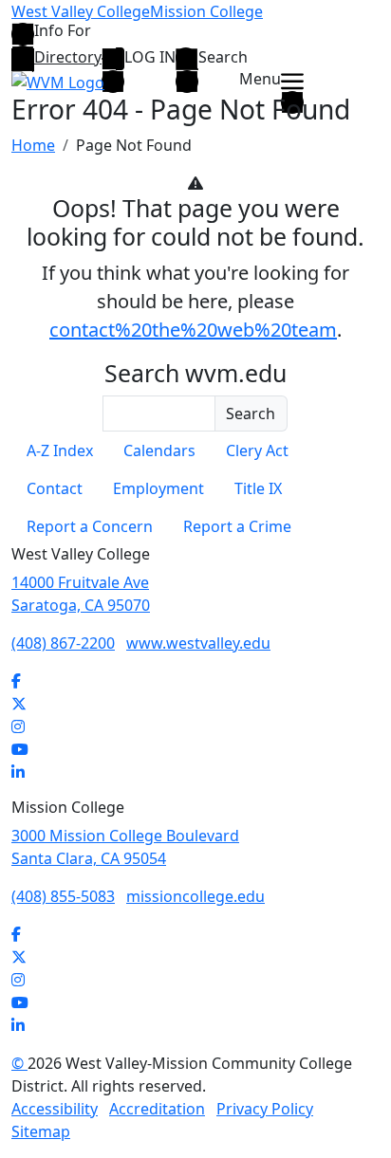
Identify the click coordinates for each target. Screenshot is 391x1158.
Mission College (206, 11)
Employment (158, 488)
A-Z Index (60, 450)
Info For (62, 32)
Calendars (159, 450)
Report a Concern (90, 526)
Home (33, 145)
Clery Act (257, 450)
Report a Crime (237, 526)
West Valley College (80, 11)
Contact (55, 488)
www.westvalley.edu (198, 643)
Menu (260, 80)
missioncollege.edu (195, 896)
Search (223, 57)
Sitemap (40, 1131)
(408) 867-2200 (63, 643)
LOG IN (150, 57)
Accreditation (157, 1108)
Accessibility (54, 1108)
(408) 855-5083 (63, 896)
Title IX (258, 488)
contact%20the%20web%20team (193, 329)
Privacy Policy (264, 1108)
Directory (68, 56)
